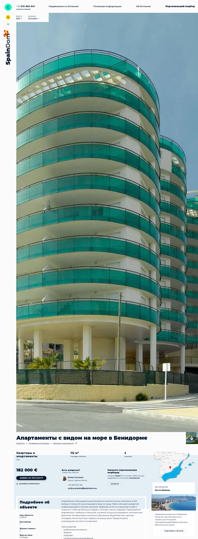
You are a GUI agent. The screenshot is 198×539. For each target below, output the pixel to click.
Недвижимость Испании (64, 6)
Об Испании (143, 6)
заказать (115, 484)
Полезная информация (107, 6)
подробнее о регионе (173, 531)
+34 (25, 6)
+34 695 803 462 (75, 485)
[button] (192, 438)
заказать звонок (23, 9)
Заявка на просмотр (31, 478)
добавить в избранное (29, 484)
